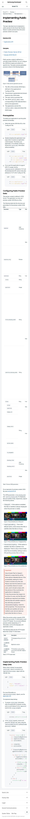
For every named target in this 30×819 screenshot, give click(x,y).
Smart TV (15, 6)
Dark (13, 129)
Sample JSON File (9, 55)
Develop (12, 12)
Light (8, 129)
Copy (23, 129)
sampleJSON (10, 491)
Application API (8, 42)
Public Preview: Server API (12, 52)
